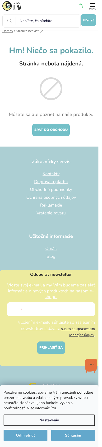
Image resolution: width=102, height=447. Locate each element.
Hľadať (88, 20)
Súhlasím (73, 435)
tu (54, 408)
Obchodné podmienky (51, 189)
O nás (51, 248)
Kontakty (51, 174)
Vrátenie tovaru (51, 213)
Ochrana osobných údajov (51, 197)
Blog (51, 256)
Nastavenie (49, 420)
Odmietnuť (25, 435)
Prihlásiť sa (51, 347)
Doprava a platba (51, 181)
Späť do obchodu (51, 130)
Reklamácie (51, 205)
